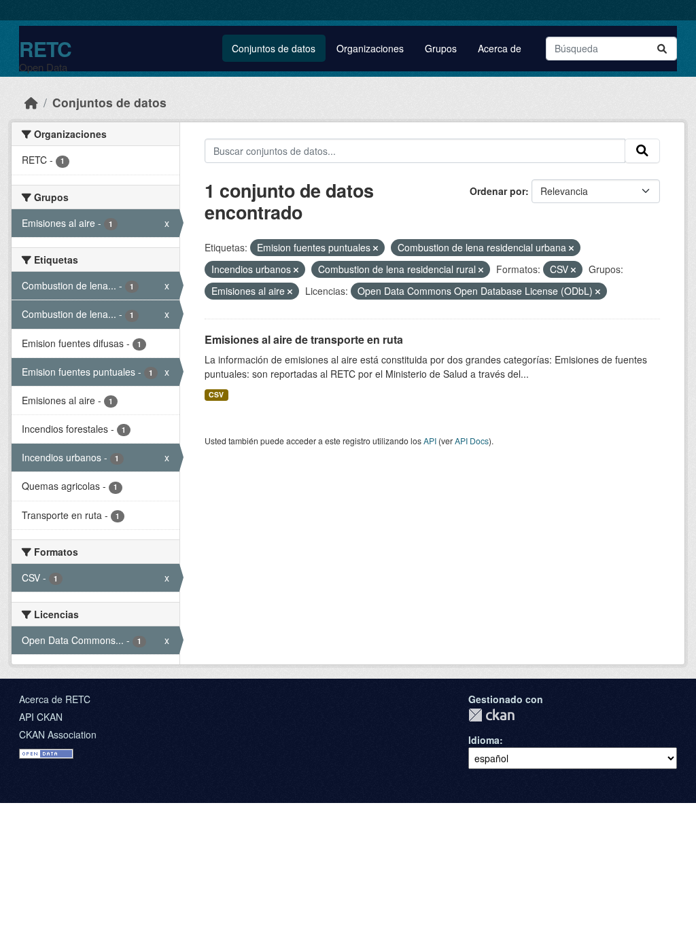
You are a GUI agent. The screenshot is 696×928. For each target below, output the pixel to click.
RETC (45, 48)
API (429, 440)
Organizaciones (370, 48)
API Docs (472, 440)
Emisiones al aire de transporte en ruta (304, 339)
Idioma (484, 740)
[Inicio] (31, 102)
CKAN (491, 715)
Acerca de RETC (54, 699)
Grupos (441, 48)
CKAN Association (58, 734)
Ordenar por (497, 191)
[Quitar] (375, 248)
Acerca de (499, 48)
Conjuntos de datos (273, 48)
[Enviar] (662, 48)
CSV (216, 394)
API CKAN (41, 717)
